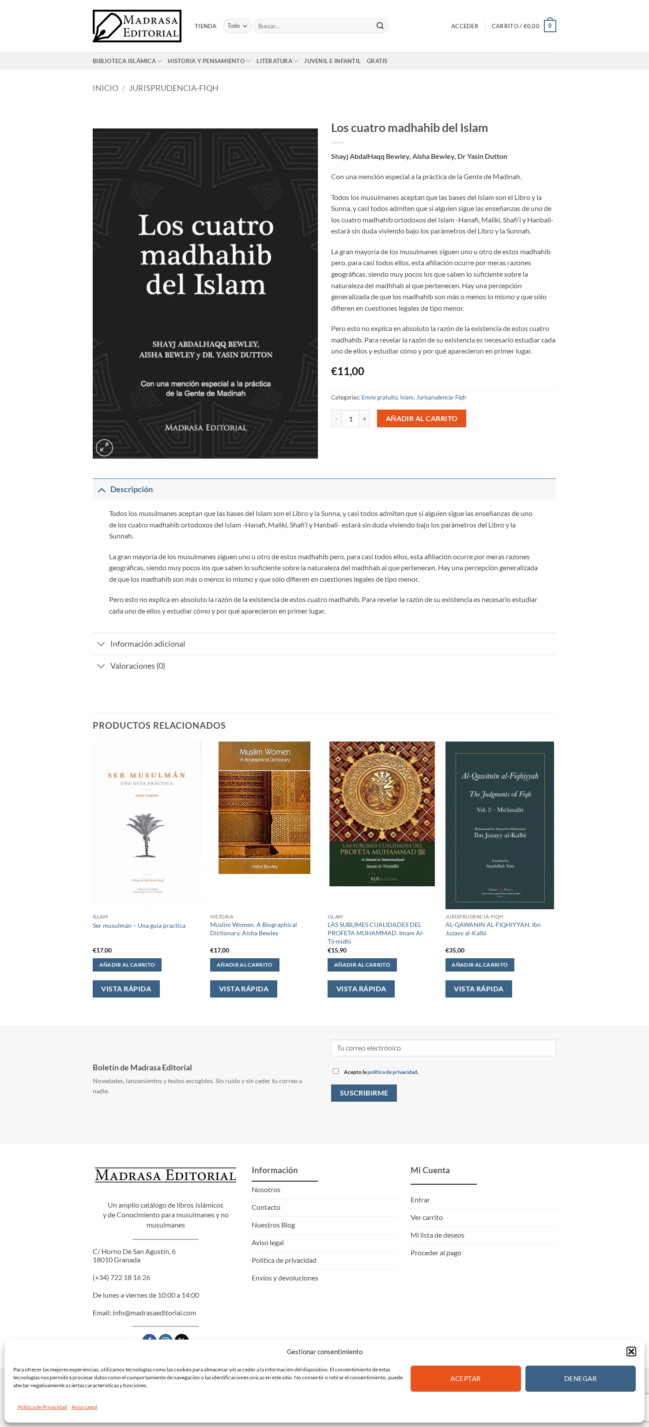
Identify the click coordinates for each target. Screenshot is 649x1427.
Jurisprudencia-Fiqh (174, 88)
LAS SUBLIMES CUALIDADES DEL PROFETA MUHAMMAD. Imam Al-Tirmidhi (376, 933)
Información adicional (147, 643)
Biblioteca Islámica (124, 60)
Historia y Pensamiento (206, 60)
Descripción (131, 489)
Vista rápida (126, 989)
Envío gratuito (379, 397)
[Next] (553, 877)
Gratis (377, 60)
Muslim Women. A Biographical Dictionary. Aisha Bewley (253, 929)
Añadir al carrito (422, 418)
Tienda (206, 26)
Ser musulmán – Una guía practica (139, 925)
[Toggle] (101, 489)
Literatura (274, 60)
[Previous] (93, 877)
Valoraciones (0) (137, 665)
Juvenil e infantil (332, 60)
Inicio (105, 88)
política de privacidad (392, 1072)
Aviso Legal (84, 1407)
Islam (407, 397)
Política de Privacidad (42, 1407)
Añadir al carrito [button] (127, 965)
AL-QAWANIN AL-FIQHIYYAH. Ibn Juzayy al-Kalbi (493, 929)
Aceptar (465, 1378)
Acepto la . (381, 1072)
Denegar (580, 1378)
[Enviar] (380, 26)
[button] (631, 1351)
